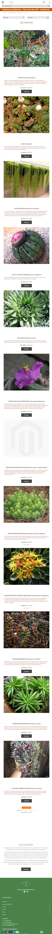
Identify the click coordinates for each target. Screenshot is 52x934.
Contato (4, 914)
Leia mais (26, 869)
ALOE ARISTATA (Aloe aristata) (26, 338)
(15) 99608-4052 (8, 922)
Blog (3, 912)
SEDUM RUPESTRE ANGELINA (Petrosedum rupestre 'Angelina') (26, 533)
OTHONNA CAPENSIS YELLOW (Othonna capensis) (26, 788)
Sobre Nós (4, 901)
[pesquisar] (49, 6)
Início (5, 12)
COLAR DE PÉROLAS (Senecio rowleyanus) (26, 208)
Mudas (19, 12)
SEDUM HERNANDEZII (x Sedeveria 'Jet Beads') (26, 659)
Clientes (4, 909)
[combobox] (25, 6)
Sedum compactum (26, 144)
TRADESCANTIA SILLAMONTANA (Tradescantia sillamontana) (26, 401)
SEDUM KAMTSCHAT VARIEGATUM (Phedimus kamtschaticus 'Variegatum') (26, 595)
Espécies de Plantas (12, 12)
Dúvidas (4, 906)
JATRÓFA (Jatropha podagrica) (26, 77)
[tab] (14, 17)
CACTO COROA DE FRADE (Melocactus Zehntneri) (26, 274)
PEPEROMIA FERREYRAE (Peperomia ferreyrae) (26, 723)
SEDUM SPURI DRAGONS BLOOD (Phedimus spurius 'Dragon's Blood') (26, 467)
